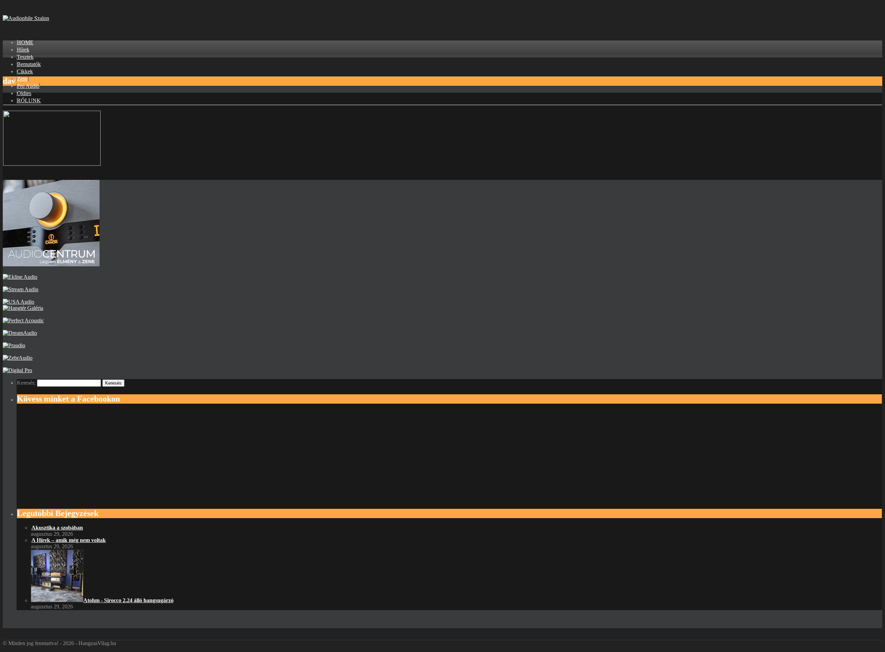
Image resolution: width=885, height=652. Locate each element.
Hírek (23, 50)
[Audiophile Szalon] (26, 18)
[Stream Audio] (20, 289)
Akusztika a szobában (57, 528)
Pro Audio (28, 86)
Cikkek (25, 71)
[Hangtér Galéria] (23, 308)
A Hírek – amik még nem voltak (68, 540)
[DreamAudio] (20, 333)
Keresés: (26, 383)
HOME (25, 42)
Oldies (24, 93)
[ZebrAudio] (17, 358)
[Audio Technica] (20, 277)
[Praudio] (14, 345)
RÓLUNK (29, 100)
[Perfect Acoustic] (23, 320)
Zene (22, 79)
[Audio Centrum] (51, 264)
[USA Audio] (18, 302)
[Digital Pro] (17, 370)
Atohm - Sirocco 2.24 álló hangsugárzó (128, 600)
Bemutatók (29, 64)
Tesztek (25, 57)
